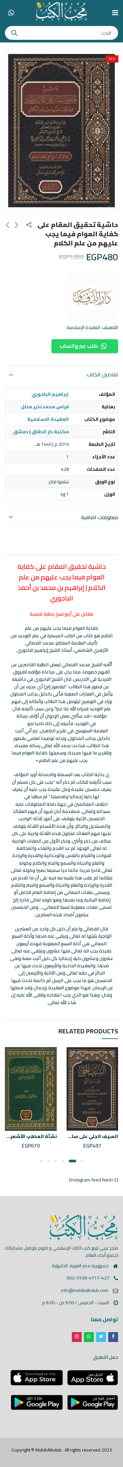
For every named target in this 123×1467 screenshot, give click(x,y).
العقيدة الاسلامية (48, 419)
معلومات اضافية (99, 517)
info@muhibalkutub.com (84, 1290)
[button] (82, 1161)
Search (14, 33)
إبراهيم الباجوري (50, 394)
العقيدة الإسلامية (83, 327)
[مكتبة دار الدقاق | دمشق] (92, 297)
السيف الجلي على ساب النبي (86, 1136)
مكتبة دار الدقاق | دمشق (41, 431)
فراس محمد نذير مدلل (45, 406)
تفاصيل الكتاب (102, 374)
